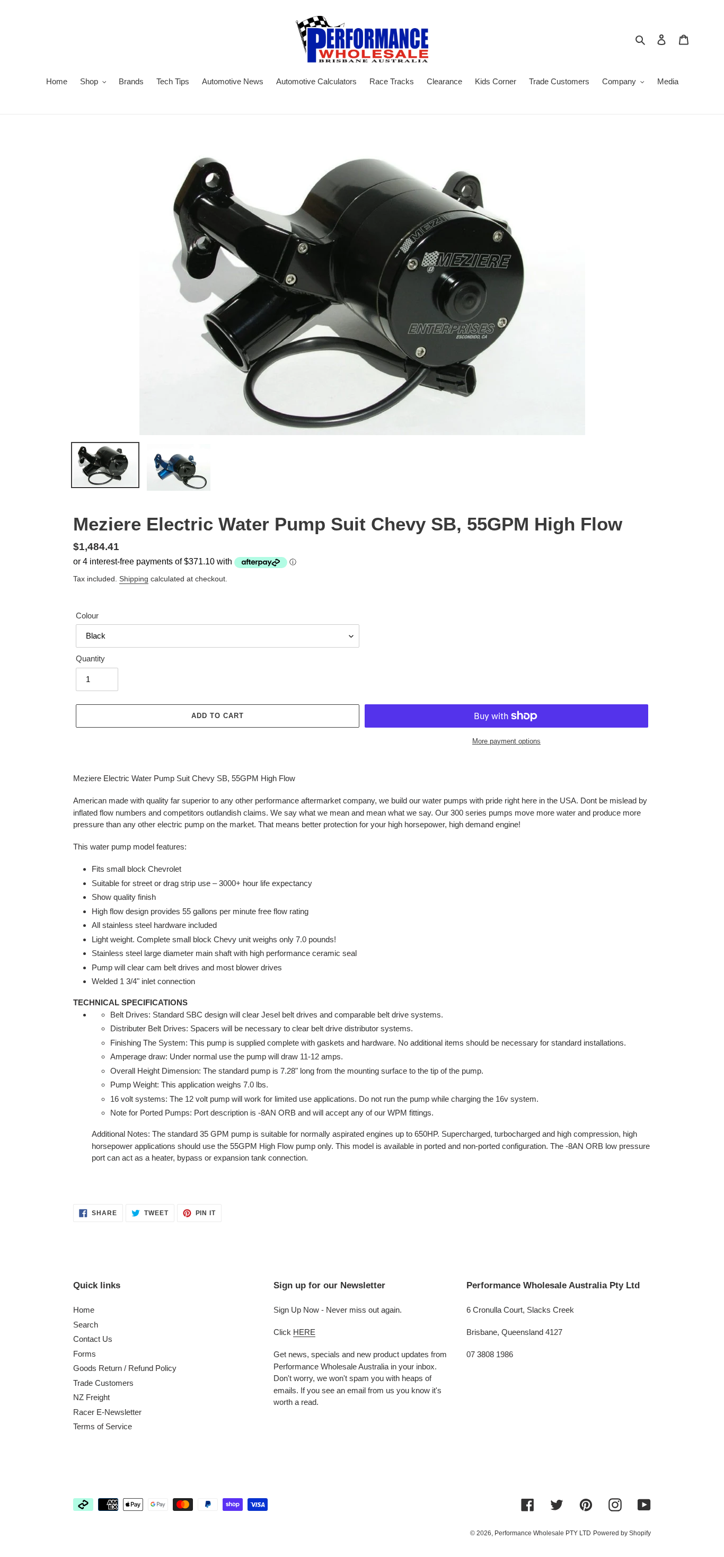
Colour (87, 615)
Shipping (133, 578)
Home (83, 1309)
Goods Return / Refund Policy (124, 1368)
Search (85, 1324)
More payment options (506, 741)
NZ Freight (91, 1397)
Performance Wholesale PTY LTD (543, 1533)
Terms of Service (102, 1426)
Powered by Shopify (622, 1533)
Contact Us (92, 1338)
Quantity (90, 658)
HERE (304, 1332)
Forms (84, 1353)
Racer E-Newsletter (107, 1412)
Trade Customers (103, 1382)
